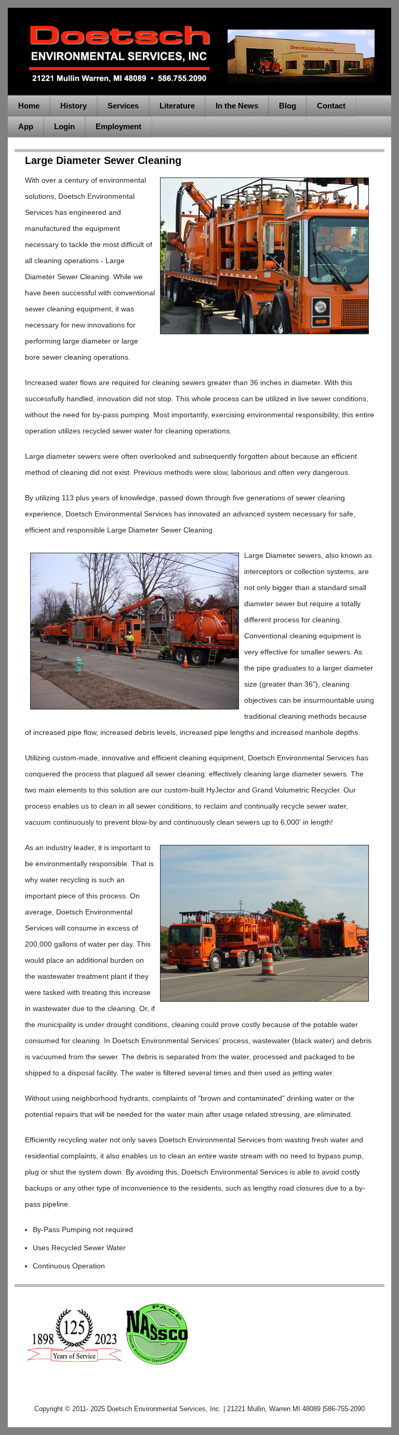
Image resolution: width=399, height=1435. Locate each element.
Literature (177, 105)
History (73, 105)
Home (28, 105)
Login (64, 126)
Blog (287, 105)
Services (123, 105)
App (25, 126)
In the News (237, 105)
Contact (331, 105)
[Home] (199, 87)
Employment (118, 126)
